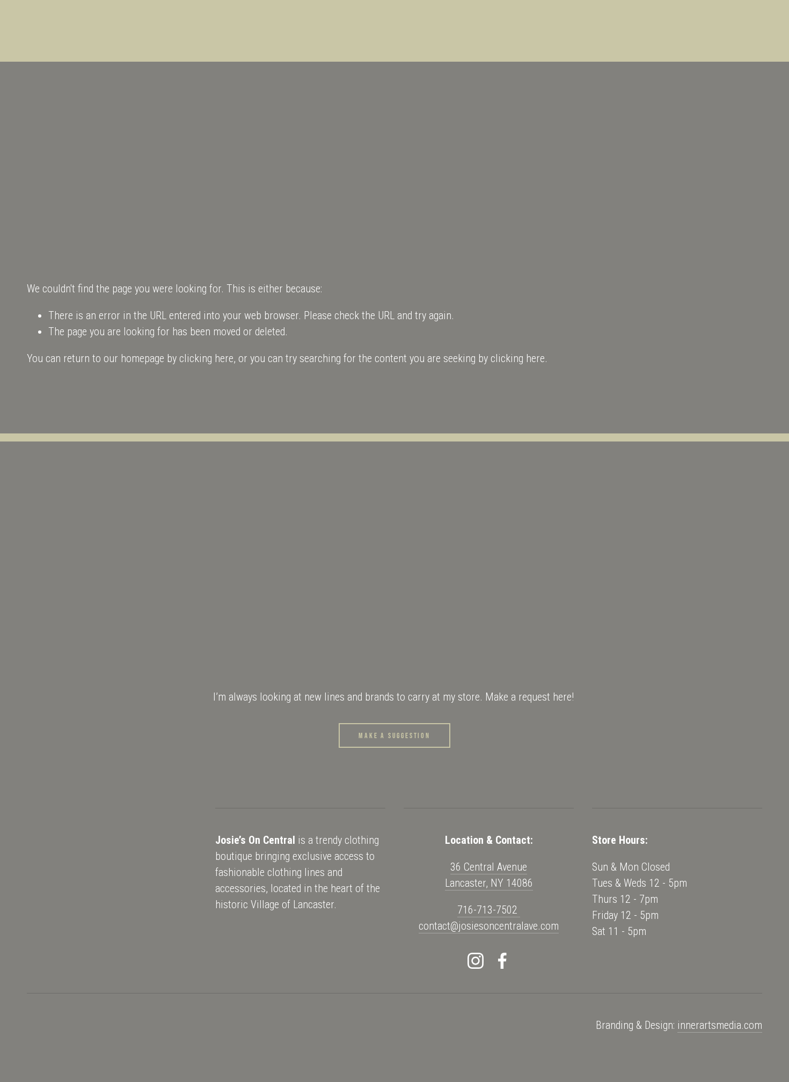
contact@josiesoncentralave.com (489, 925)
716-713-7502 (488, 909)
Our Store (201, 147)
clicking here (206, 358)
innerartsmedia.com (719, 1025)
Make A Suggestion (394, 735)
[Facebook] (502, 960)
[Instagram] (475, 960)
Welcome (48, 147)
